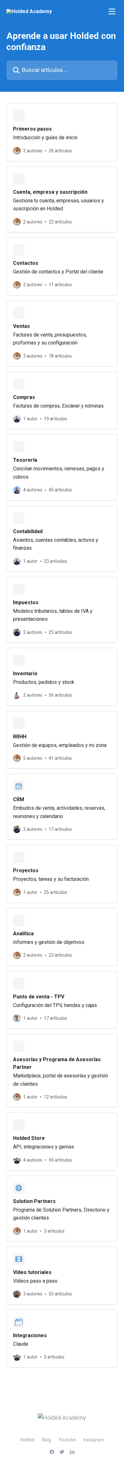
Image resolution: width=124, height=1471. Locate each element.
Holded (27, 1439)
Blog (46, 1439)
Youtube (67, 1439)
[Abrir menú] (112, 11)
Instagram (93, 1439)
